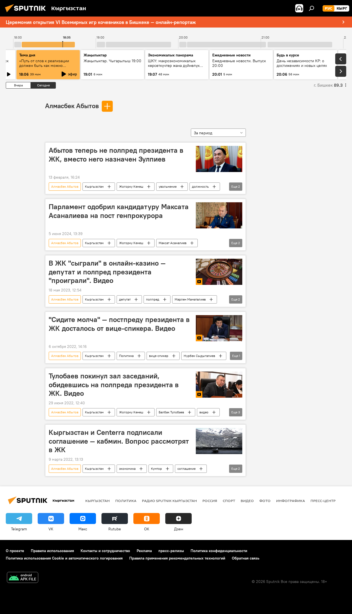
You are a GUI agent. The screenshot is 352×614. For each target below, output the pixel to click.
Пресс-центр (323, 500)
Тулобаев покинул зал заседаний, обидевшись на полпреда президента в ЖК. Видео (114, 384)
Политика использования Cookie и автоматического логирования (64, 558)
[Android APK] (22, 578)
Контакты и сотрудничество (105, 550)
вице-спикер (158, 356)
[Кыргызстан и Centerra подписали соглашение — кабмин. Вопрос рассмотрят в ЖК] (219, 441)
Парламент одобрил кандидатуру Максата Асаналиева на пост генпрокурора (119, 211)
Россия (209, 500)
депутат (125, 299)
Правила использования (52, 550)
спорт (229, 500)
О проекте (15, 550)
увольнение (168, 186)
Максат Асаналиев (172, 243)
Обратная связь (245, 558)
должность (200, 186)
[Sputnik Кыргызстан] (27, 12)
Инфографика (290, 500)
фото (265, 500)
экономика (127, 468)
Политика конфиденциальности (219, 550)
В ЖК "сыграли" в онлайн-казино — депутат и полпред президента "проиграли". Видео (107, 272)
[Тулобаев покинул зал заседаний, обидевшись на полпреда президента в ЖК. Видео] (219, 385)
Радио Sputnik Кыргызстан (169, 500)
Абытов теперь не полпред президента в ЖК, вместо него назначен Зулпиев (116, 154)
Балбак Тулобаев (171, 412)
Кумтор (156, 468)
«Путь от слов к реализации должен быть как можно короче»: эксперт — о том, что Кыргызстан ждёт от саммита (46, 67)
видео (203, 412)
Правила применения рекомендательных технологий (177, 558)
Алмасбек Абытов (72, 106)
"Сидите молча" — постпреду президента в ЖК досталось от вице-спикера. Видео (119, 323)
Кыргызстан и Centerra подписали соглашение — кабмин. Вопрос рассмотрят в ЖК (119, 441)
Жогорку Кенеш (131, 186)
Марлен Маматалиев (190, 299)
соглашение (186, 468)
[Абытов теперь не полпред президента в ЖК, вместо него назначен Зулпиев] (219, 159)
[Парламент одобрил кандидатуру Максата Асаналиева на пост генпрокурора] (219, 215)
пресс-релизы (171, 550)
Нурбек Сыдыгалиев (199, 356)
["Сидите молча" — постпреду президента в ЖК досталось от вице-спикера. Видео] (219, 328)
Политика (126, 356)
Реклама (144, 550)
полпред (152, 299)
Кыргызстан (94, 186)
